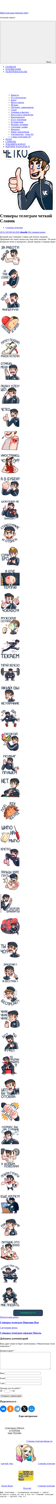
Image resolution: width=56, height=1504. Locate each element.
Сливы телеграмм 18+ (21, 137)
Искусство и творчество (22, 115)
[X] (24, 1409)
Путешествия (17, 122)
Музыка (14, 105)
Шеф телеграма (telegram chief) (14, 13)
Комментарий (7, 1351)
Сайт (2, 1383)
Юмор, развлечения (20, 132)
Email (2, 1378)
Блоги (13, 100)
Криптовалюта (18, 117)
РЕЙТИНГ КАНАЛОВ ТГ (17, 146)
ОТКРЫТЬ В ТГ (28, 1313)
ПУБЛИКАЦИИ (13, 69)
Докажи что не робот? (10, 1388)
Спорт (14, 110)
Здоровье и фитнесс (20, 112)
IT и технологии (18, 97)
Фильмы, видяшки (19, 124)
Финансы (15, 129)
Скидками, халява (19, 127)
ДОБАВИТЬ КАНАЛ (15, 144)
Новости (15, 95)
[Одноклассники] (10, 1409)
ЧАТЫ (8, 139)
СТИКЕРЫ (10, 141)
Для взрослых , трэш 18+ (22, 134)
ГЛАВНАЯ (10, 67)
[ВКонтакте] (3, 1409)
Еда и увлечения (18, 119)
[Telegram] (17, 1409)
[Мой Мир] (31, 1409)
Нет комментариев (36, 232)
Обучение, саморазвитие (22, 107)
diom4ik (24, 232)
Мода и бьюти (17, 102)
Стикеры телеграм (14, 227)
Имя (2, 1373)
